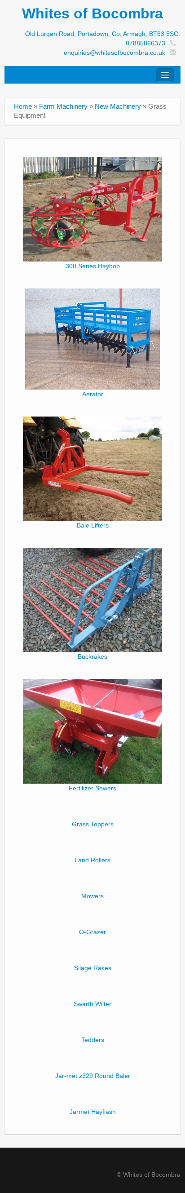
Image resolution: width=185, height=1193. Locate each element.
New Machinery (118, 106)
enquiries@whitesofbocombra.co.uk (114, 52)
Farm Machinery (63, 106)
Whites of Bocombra (92, 13)
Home (23, 106)
